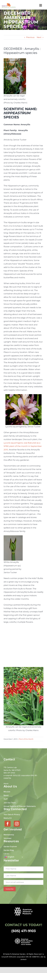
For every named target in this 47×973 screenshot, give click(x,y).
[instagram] (17, 824)
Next (39, 37)
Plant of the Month (26, 739)
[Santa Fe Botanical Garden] (9, 4)
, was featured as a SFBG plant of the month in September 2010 (23, 446)
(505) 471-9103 (23, 931)
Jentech (23, 959)
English (10, 857)
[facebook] (8, 824)
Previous (30, 37)
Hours (6, 783)
